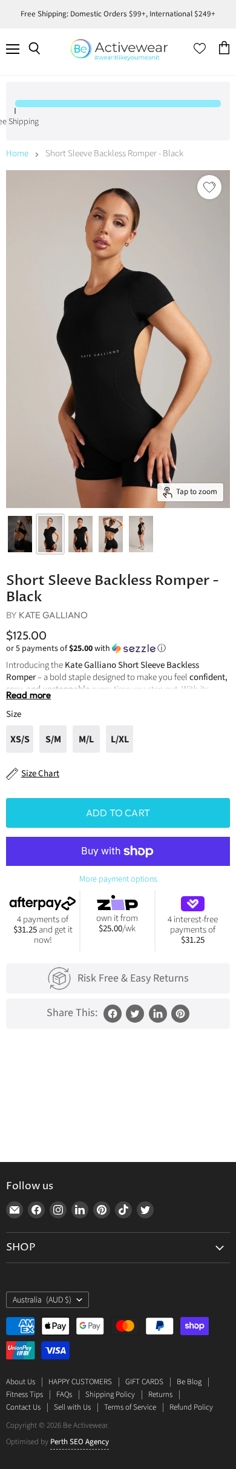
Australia (42, 1300)
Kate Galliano (53, 615)
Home (17, 153)
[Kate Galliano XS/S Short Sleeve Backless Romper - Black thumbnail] (50, 534)
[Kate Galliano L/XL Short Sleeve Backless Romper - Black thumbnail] (20, 534)
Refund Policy (191, 1407)
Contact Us (23, 1407)
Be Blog (189, 1381)
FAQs (64, 1394)
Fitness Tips (24, 1394)
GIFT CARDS (144, 1381)
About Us (20, 1381)
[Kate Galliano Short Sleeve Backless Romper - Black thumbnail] (141, 534)
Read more (28, 695)
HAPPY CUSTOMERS (80, 1381)
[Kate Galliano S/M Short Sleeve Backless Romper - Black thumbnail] (80, 534)
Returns (160, 1394)
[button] (118, 648)
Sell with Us (72, 1407)
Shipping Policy (110, 1394)
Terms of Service (130, 1407)
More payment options (118, 879)
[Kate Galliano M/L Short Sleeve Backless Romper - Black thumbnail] (110, 534)
